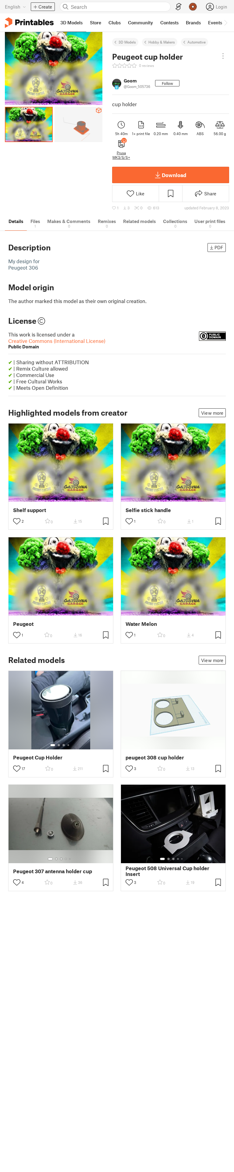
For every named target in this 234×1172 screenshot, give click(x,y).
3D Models (127, 42)
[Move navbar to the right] (225, 22)
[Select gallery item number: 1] (52, 745)
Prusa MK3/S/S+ (121, 155)
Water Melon (141, 624)
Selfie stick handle (148, 510)
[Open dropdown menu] (223, 56)
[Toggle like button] (16, 521)
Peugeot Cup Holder (37, 757)
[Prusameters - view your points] (193, 7)
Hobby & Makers (161, 42)
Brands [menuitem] (193, 22)
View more (212, 413)
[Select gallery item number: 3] (63, 745)
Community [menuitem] (140, 22)
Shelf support (29, 510)
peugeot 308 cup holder (155, 757)
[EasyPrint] (178, 7)
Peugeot (23, 624)
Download (174, 175)
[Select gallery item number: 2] (59, 745)
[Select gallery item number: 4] (68, 745)
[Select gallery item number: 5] (70, 859)
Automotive (196, 42)
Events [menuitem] (215, 22)
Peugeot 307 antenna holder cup (52, 871)
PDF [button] (218, 247)
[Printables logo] (29, 22)
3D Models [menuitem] (71, 22)
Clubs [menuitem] (114, 22)
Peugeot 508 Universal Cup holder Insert (167, 871)
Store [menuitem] (95, 22)
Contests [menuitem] (169, 22)
